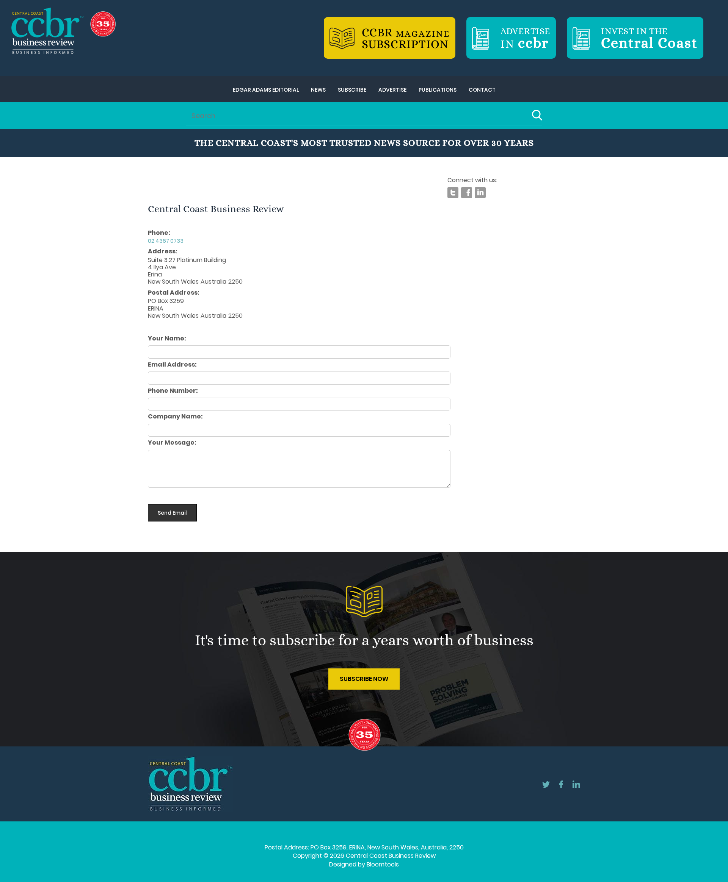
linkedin (480, 192)
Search (537, 115)
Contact (482, 90)
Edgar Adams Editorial (266, 90)
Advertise (392, 90)
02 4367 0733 (166, 241)
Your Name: (167, 338)
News (318, 90)
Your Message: (172, 443)
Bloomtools (383, 864)
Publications (438, 90)
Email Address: (172, 365)
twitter (452, 192)
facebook (466, 192)
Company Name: (175, 416)
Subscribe (352, 90)
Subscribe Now (364, 678)
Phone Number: (173, 391)
